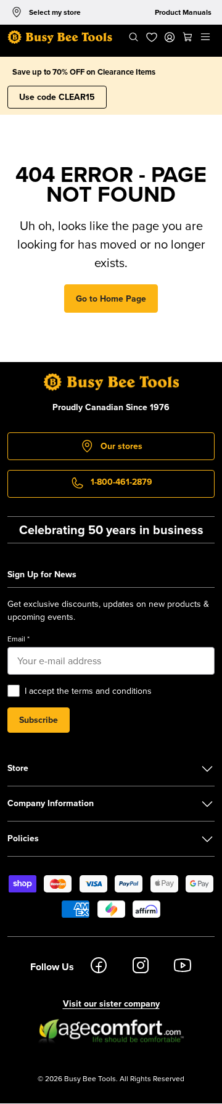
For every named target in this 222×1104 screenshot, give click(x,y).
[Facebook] (99, 967)
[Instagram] (140, 967)
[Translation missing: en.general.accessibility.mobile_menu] (206, 37)
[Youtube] (182, 967)
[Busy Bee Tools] (59, 37)
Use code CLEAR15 (57, 97)
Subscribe (38, 720)
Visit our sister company (111, 1003)
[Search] (133, 37)
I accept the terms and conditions (88, 691)
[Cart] (188, 37)
